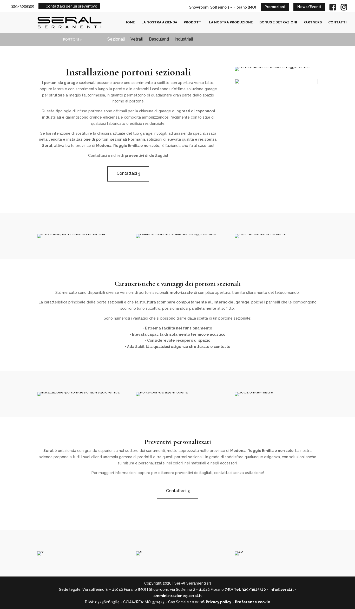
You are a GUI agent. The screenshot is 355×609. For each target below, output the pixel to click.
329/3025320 (22, 6)
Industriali (184, 39)
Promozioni (275, 7)
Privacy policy (218, 602)
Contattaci (127, 173)
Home (129, 22)
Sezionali (116, 39)
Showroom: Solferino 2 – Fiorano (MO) (222, 7)
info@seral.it (281, 589)
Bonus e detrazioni (278, 22)
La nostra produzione (231, 22)
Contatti (337, 22)
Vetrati (136, 39)
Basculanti (159, 39)
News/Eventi (309, 7)
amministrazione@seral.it (177, 596)
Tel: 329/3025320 (250, 589)
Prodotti (193, 22)
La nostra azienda (159, 22)
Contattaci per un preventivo (71, 6)
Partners (313, 22)
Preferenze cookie (252, 602)
